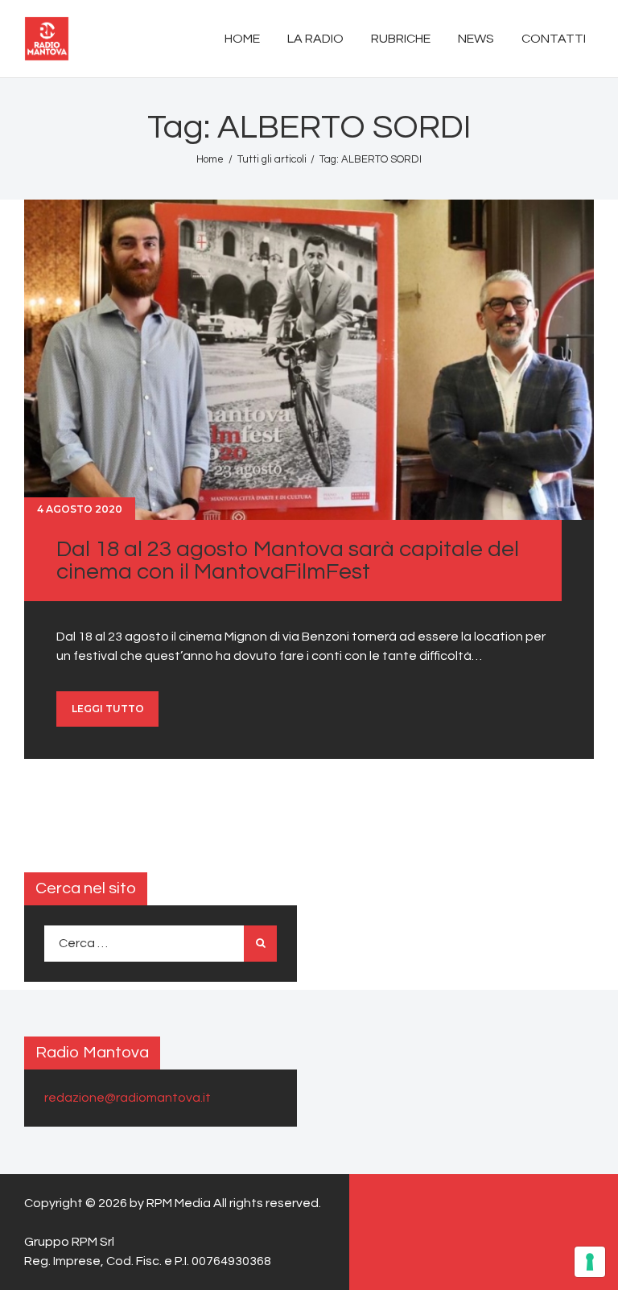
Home (210, 159)
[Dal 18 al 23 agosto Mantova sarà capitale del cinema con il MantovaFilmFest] (309, 359)
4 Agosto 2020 (79, 509)
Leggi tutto (108, 709)
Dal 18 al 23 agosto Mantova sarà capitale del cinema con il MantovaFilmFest (287, 560)
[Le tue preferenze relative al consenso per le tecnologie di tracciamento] (590, 1262)
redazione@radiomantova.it (127, 1097)
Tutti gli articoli (272, 159)
